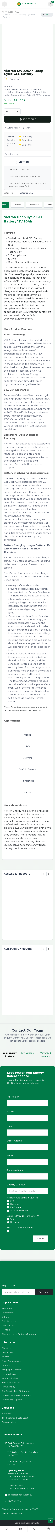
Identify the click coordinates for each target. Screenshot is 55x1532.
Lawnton (10, 137)
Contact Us (7, 1352)
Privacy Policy (8, 1387)
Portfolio (6, 1330)
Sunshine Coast (11, 144)
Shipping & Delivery (11, 1369)
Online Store (8, 1325)
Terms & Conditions (11, 1382)
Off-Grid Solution (19, 1210)
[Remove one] (7, 112)
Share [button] (28, 128)
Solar (12, 1201)
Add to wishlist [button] (13, 128)
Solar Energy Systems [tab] (10, 1054)
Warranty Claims (10, 1378)
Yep (12, 1219)
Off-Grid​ (5, 1317)
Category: (8, 193)
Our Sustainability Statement (16, 1391)
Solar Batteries (9, 1321)
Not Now (14, 1222)
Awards (5, 1357)
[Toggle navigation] (4, 4)
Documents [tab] (34, 205)
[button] (27, 119)
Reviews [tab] (17, 205)
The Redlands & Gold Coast (15, 1418)
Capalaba (11, 140)
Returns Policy (9, 1374)
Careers (5, 1365)
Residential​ (7, 1308)
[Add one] (17, 112)
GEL (17, 12)
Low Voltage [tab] (27, 1053)
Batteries (14, 1204)
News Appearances (11, 1361)
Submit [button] (40, 1238)
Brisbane (6, 1413)
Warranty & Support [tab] (45, 1054)
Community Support (12, 1399)
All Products (7, 12)
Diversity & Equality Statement (16, 1395)
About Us (6, 1348)
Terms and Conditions (19, 169)
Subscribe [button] (44, 1292)
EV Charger (16, 1207)
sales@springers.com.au (20, 1495)
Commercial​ (8, 1312)
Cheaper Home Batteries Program (19, 1334)
